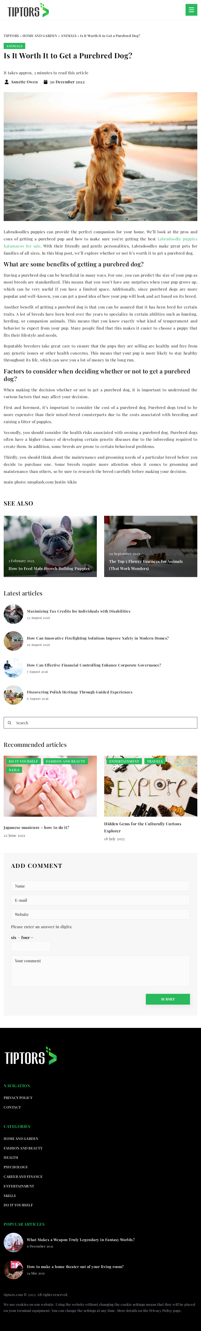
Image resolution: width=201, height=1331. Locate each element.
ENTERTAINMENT (19, 1186)
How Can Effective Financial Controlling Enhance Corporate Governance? (94, 665)
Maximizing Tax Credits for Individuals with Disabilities (78, 611)
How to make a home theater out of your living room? (75, 1266)
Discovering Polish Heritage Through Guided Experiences (79, 692)
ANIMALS (14, 46)
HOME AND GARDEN (21, 1138)
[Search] (9, 723)
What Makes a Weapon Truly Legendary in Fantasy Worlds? (81, 1239)
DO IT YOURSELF (18, 1205)
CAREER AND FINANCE (23, 1176)
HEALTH (11, 1157)
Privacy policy (18, 1097)
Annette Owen (24, 82)
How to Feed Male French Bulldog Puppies (49, 568)
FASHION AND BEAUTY (23, 1148)
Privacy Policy (160, 1310)
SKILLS (10, 1195)
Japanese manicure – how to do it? (36, 827)
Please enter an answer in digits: (41, 926)
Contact (12, 1107)
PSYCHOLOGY (16, 1167)
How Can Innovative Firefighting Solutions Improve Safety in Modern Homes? (98, 638)
